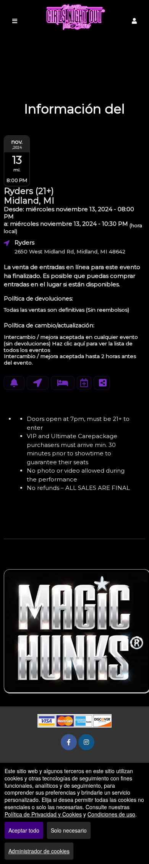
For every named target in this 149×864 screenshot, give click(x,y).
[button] (134, 20)
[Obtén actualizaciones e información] (14, 382)
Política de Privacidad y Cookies (43, 814)
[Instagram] (86, 742)
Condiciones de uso (111, 814)
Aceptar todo (23, 830)
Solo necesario (69, 830)
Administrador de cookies (39, 851)
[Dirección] (37, 382)
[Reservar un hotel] (62, 382)
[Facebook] (69, 742)
